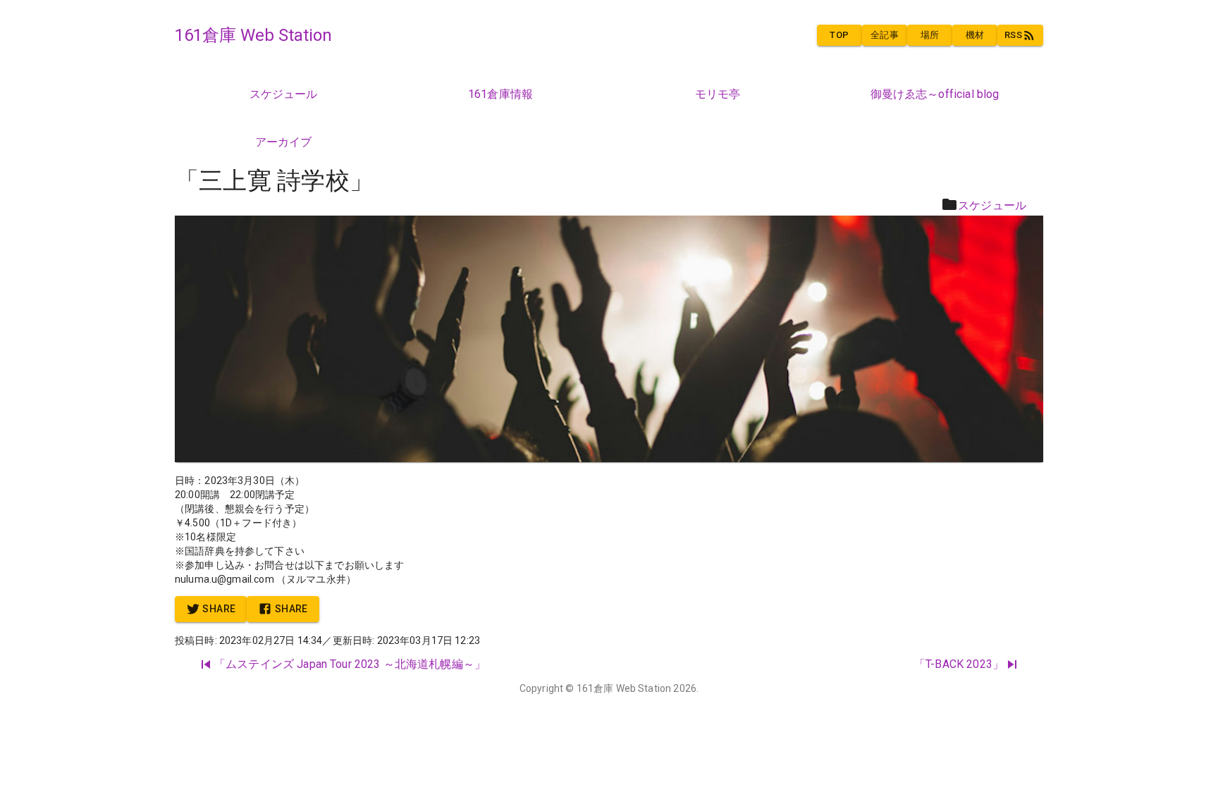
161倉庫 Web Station (624, 688)
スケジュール (992, 205)
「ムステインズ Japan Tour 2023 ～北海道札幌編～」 (350, 664)
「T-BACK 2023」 (959, 664)
